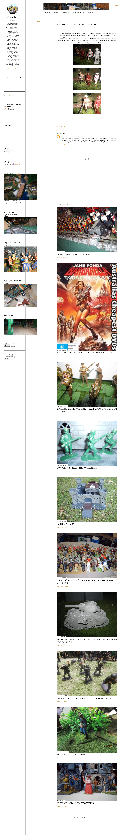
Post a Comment (65, 415)
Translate (18, 164)
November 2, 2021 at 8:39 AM (76, 136)
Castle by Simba (65, 524)
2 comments (64, 527)
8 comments (64, 257)
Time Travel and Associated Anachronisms (76, 12)
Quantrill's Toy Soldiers (65, 5)
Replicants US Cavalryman (72, 754)
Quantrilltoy (12, 17)
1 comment (64, 471)
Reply (64, 144)
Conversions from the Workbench (77, 467)
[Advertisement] (87, 187)
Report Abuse (9, 96)
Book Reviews (54, 12)
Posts (8, 108)
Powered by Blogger (79, 817)
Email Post (64, 126)
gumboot (65, 136)
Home (45, 12)
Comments (10, 109)
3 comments (64, 356)
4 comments (64, 586)
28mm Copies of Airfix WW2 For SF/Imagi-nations (84, 698)
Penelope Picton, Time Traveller (75, 803)
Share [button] (39, 21)
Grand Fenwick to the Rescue (74, 254)
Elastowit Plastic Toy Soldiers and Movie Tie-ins (85, 352)
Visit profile (12, 68)
